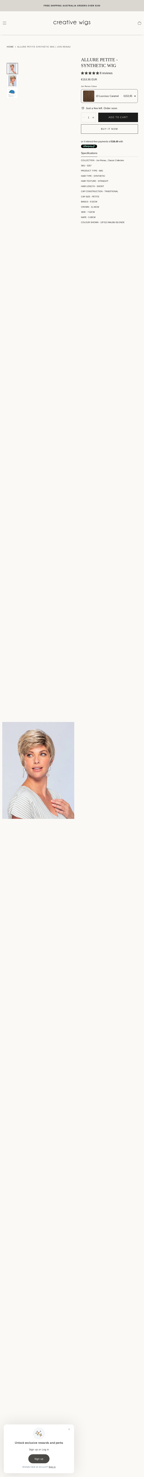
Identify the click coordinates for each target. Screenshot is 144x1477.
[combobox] (109, 96)
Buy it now (109, 129)
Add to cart (118, 117)
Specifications (89, 153)
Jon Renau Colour (89, 86)
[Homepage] (72, 23)
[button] (4, 23)
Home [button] (10, 47)
